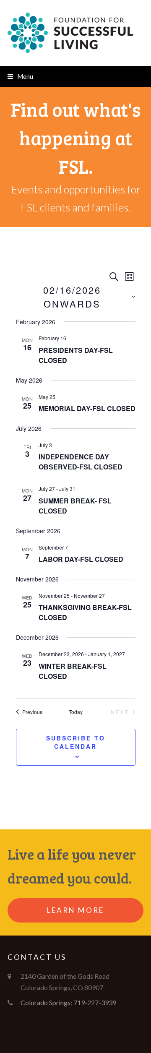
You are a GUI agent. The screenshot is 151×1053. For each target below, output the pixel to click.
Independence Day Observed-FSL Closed (80, 462)
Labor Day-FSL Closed (81, 559)
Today (76, 712)
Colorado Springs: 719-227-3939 (68, 1002)
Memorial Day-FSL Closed (87, 408)
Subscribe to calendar (75, 742)
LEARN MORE (75, 910)
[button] (20, 76)
